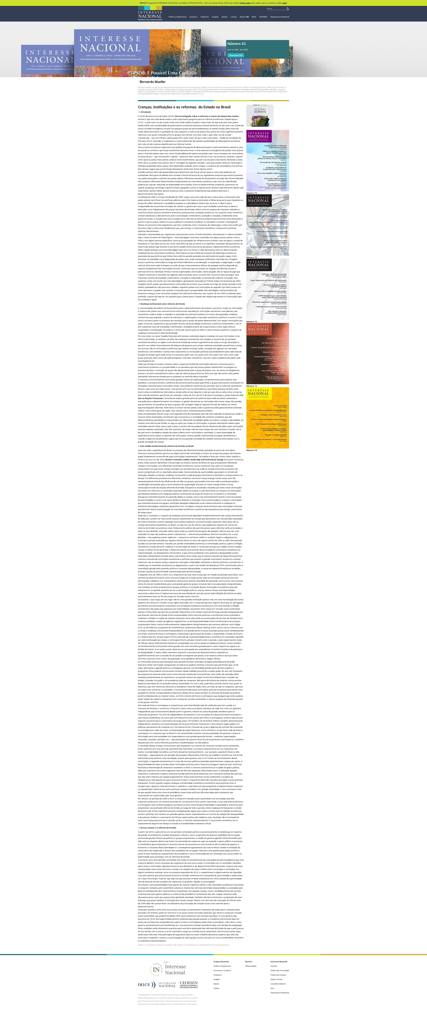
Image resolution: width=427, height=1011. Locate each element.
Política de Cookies (278, 975)
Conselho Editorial (278, 984)
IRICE (254, 17)
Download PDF (235, 55)
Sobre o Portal (276, 979)
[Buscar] (287, 8)
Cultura (234, 17)
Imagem (215, 17)
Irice (272, 988)
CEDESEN (263, 17)
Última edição (250, 966)
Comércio (193, 17)
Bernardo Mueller (153, 82)
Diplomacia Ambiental (279, 17)
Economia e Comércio (222, 970)
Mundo (224, 17)
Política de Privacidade (280, 970)
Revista (244, 17)
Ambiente (204, 17)
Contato (274, 966)
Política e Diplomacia (177, 17)
